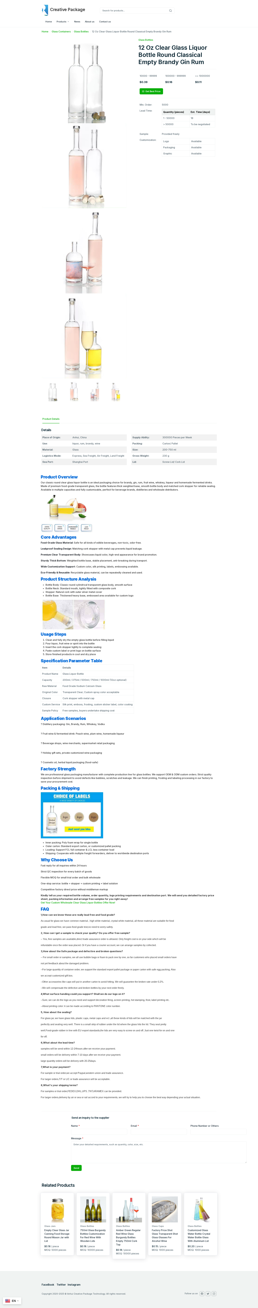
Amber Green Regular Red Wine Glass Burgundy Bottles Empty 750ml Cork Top (128, 1237)
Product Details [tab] (50, 418)
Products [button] (61, 21)
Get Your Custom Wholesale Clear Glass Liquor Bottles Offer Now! (78, 902)
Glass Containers (61, 31)
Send (76, 1168)
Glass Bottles (81, 31)
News (77, 21)
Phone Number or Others (205, 1125)
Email (135, 1125)
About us (89, 21)
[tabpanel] (129, 764)
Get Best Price (153, 91)
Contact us (105, 21)
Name (75, 1125)
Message (77, 1138)
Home (48, 21)
